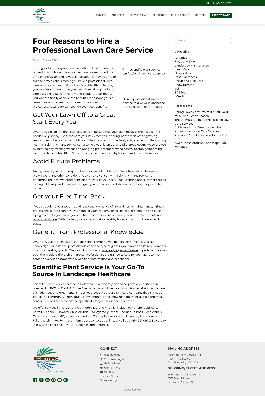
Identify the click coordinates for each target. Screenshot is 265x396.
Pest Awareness (186, 77)
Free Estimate (221, 15)
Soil (177, 88)
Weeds (179, 96)
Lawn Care (182, 69)
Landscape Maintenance (192, 65)
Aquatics (181, 57)
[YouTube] (59, 379)
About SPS (118, 15)
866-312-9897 (223, 3)
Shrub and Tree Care (189, 81)
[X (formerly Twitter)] (41, 379)
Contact (200, 15)
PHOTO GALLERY (180, 15)
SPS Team (181, 92)
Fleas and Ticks (185, 61)
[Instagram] (65, 379)
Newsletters (183, 73)
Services (101, 15)
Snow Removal (185, 85)
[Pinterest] (53, 379)
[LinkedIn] (47, 379)
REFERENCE (159, 15)
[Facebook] (35, 379)
